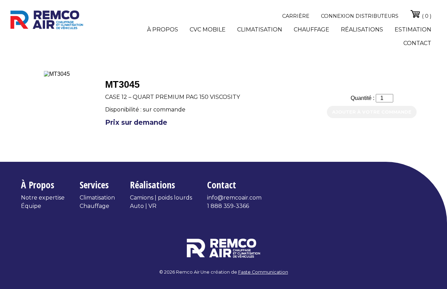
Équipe (31, 206)
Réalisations (362, 29)
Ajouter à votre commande (371, 112)
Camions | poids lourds (161, 197)
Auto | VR (143, 206)
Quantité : (363, 98)
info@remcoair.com (234, 197)
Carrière (295, 16)
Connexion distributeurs (359, 16)
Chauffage (311, 29)
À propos (162, 29)
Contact (417, 43)
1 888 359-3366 (228, 206)
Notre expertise (43, 197)
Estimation (413, 29)
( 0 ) (425, 16)
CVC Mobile (208, 29)
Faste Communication (263, 272)
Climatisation (259, 29)
